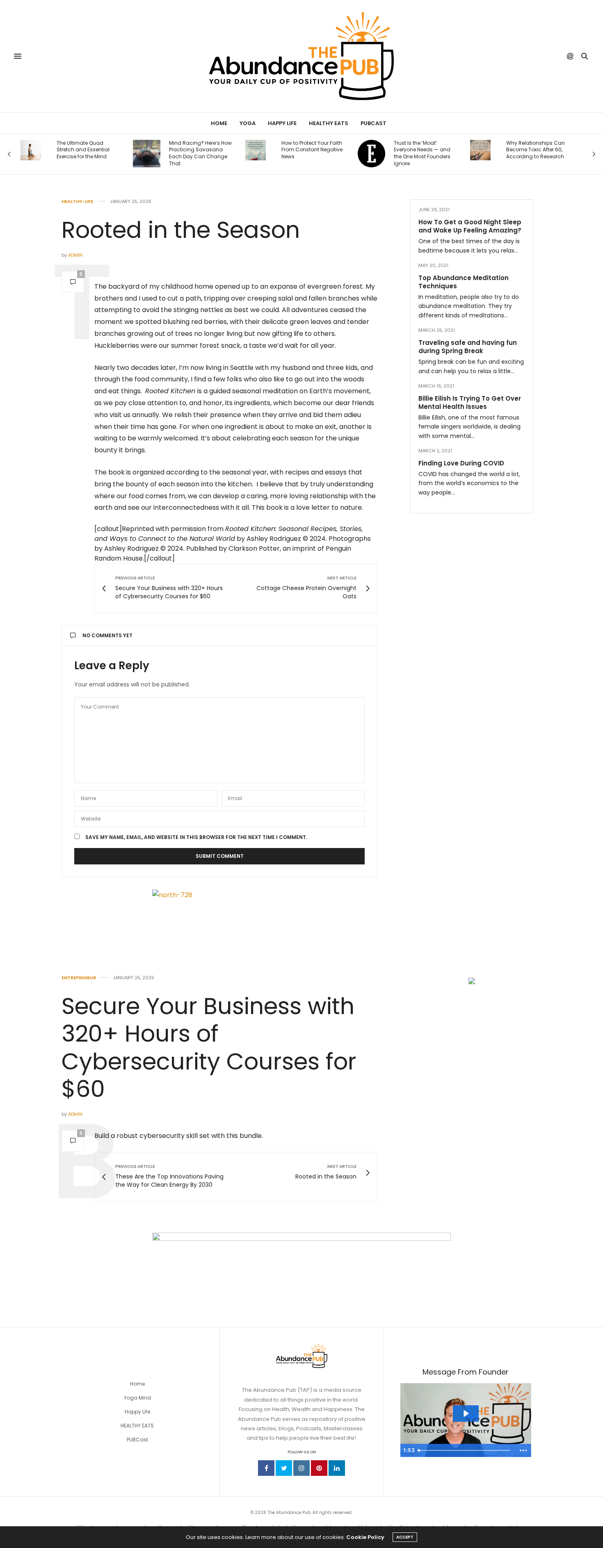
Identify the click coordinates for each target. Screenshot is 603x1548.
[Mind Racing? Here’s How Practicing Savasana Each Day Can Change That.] (146, 153)
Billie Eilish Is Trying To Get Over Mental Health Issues (469, 402)
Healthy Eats (328, 123)
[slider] (465, 1450)
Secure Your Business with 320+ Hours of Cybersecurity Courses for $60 (209, 1047)
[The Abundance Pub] (301, 56)
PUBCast (373, 123)
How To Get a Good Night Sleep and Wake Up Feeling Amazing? (469, 226)
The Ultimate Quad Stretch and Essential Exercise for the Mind (83, 150)
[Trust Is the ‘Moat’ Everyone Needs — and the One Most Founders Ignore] (371, 153)
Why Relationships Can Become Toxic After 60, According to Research (535, 150)
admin (75, 255)
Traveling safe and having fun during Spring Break (467, 346)
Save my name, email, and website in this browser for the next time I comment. (196, 837)
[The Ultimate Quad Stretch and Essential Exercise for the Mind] (31, 150)
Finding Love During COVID (461, 463)
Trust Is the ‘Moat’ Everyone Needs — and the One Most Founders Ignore (422, 153)
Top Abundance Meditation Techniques (463, 282)
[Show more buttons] (523, 1450)
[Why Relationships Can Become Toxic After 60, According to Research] (480, 150)
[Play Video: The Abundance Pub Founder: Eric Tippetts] (465, 1413)
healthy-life (77, 201)
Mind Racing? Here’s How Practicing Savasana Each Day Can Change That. (200, 153)
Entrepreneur (79, 978)
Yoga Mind (137, 1397)
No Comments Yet (107, 635)
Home (219, 123)
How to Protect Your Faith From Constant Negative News (312, 150)
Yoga (248, 123)
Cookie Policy (365, 1537)
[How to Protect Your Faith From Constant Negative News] (255, 150)
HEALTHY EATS (137, 1425)
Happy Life (282, 123)
